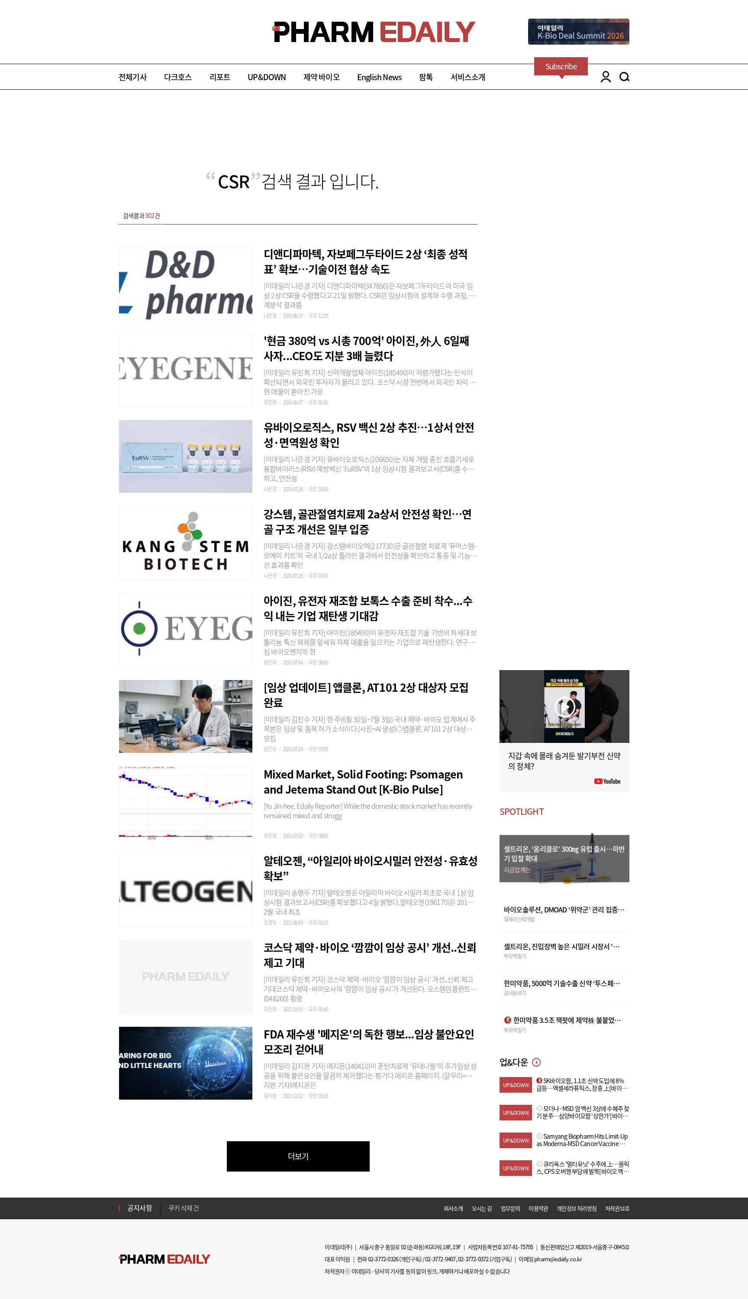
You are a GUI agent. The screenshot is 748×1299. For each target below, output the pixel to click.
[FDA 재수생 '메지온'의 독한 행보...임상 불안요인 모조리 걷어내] (185, 1062)
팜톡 (426, 77)
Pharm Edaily (164, 1259)
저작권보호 (617, 1208)
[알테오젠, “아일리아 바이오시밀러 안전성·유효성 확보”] (185, 888)
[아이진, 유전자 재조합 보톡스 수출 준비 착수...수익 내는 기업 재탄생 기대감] (185, 628)
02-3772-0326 (383, 1259)
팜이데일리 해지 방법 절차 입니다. (211, 1208)
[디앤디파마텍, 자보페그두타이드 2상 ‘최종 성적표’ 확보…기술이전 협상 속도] (185, 282)
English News (379, 77)
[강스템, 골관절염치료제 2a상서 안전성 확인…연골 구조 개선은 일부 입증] (185, 542)
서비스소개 (468, 77)
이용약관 (538, 1208)
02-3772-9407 (440, 1259)
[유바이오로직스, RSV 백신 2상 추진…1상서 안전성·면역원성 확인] (185, 455)
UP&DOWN (267, 77)
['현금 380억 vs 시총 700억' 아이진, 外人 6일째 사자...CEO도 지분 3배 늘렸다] (185, 368)
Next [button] (171, 1213)
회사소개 (453, 1208)
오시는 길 (482, 1208)
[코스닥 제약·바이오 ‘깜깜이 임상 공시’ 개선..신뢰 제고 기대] (185, 975)
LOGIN (603, 76)
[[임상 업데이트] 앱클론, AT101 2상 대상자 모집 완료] (185, 715)
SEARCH (624, 76)
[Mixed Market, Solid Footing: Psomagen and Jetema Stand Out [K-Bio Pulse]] (185, 802)
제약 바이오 (321, 77)
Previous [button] (171, 1202)
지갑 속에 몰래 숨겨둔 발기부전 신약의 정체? (564, 761)
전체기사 (133, 77)
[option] (236, 1207)
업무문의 (510, 1208)
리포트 (220, 77)
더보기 (298, 1156)
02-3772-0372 (473, 1259)
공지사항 (139, 1207)
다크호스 (178, 77)
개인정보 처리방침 (576, 1208)
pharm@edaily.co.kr (558, 1259)
